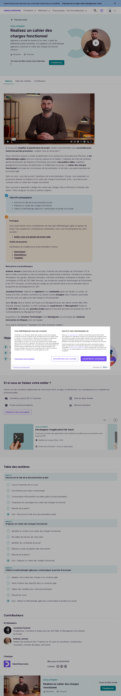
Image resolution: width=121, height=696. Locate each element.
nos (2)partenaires (73, 335)
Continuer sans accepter (24, 359)
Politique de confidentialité (21, 367)
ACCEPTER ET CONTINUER (94, 359)
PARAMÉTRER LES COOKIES (64, 359)
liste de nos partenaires (77, 347)
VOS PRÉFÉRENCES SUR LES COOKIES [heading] (30, 331)
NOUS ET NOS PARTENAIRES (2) (75, 331)
